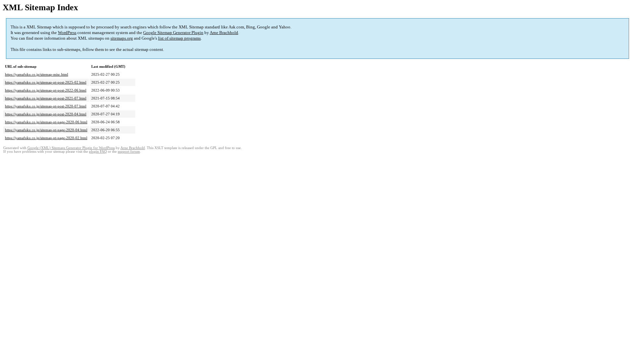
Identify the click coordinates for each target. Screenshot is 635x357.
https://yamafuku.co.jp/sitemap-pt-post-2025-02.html (45, 82)
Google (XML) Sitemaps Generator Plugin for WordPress (71, 148)
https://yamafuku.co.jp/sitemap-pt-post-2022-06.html (45, 90)
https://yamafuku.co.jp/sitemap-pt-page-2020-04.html (46, 130)
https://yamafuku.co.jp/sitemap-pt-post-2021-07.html (45, 98)
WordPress (67, 32)
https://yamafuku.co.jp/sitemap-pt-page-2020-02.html (46, 138)
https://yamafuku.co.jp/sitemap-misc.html (36, 74)
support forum (129, 151)
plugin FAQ (98, 151)
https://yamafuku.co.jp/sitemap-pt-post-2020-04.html (45, 114)
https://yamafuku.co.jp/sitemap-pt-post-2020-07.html (45, 106)
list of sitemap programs (179, 38)
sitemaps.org (121, 38)
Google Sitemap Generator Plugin (173, 32)
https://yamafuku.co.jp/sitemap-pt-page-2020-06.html (46, 122)
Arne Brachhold (224, 32)
